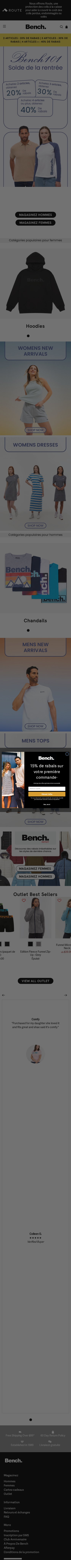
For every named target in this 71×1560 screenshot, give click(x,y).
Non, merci (46, 804)
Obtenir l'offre (46, 794)
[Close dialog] (67, 753)
